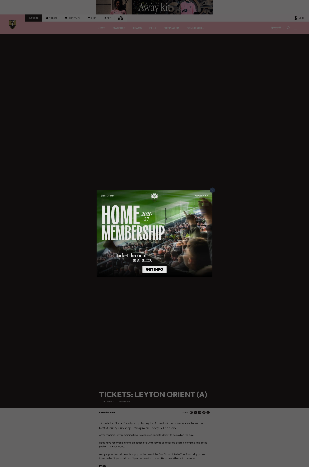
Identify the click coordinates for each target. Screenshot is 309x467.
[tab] (212, 190)
